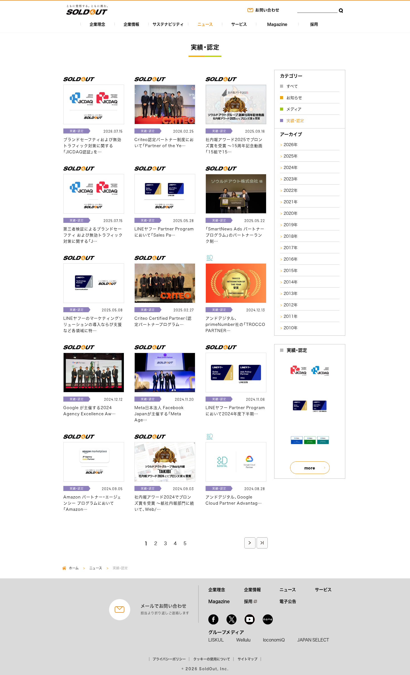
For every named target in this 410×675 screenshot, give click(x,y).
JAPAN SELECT (313, 640)
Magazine (277, 24)
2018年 (291, 236)
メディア (294, 109)
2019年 (291, 224)
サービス (239, 24)
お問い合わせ (267, 10)
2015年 (291, 270)
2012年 (291, 304)
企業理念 (97, 24)
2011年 (291, 316)
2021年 (291, 201)
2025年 (291, 156)
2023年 (291, 179)
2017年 (291, 247)
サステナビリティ (168, 24)
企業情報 (131, 24)
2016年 (291, 259)
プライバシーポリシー (169, 659)
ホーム (74, 568)
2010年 (291, 327)
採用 (314, 24)
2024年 (291, 167)
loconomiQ (274, 640)
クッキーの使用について (211, 659)
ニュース (205, 24)
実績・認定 (295, 120)
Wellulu (243, 640)
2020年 (291, 213)
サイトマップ (247, 659)
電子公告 (287, 601)
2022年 (291, 190)
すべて (292, 86)
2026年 (291, 144)
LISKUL (216, 640)
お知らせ (294, 97)
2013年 (291, 293)
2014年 (291, 282)
